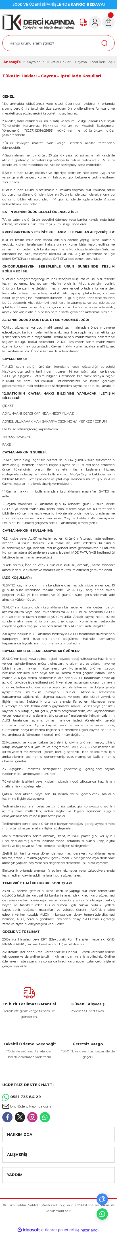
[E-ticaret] (57, 1230)
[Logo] (38, 22)
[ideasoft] (28, 1230)
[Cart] (108, 22)
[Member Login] (95, 22)
